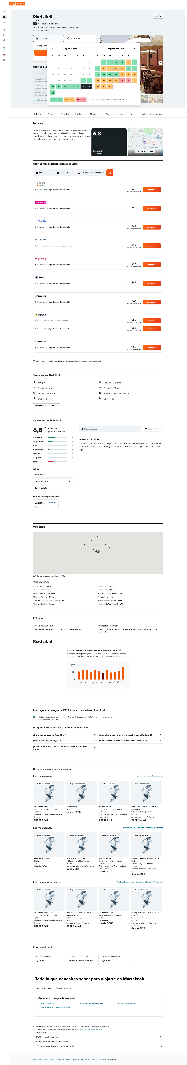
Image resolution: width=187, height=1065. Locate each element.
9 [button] (89, 68)
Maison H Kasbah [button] (106, 807)
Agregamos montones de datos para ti (52, 1041)
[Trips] (4, 47)
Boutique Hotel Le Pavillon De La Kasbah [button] (145, 859)
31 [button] (53, 93)
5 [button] (65, 68)
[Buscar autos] (4, 22)
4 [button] (58, 68)
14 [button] (77, 74)
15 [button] (83, 74)
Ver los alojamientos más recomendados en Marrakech (140, 882)
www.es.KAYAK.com (40, 1059)
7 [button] (77, 68)
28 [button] (77, 86)
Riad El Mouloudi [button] (106, 913)
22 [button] (83, 80)
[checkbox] (46, 504)
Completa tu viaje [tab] (44, 988)
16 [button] (89, 74)
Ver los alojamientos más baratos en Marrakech (143, 827)
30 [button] (89, 86)
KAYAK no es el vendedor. (47, 1037)
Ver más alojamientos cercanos (150, 776)
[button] (4, 4)
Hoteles (52, 1059)
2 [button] (89, 62)
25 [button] (59, 86)
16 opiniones (53, 23)
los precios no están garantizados (90, 1029)
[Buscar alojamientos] (4, 17)
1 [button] (83, 62)
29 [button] (83, 86)
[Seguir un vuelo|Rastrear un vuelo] (4, 35)
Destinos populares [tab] (64, 988)
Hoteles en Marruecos (81, 1059)
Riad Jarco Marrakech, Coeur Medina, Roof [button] (143, 808)
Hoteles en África (64, 1059)
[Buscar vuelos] (4, 11)
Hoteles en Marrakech (127, 1004)
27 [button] (71, 86)
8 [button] (83, 68)
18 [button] (59, 80)
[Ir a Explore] (4, 29)
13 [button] (71, 74)
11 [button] (59, 74)
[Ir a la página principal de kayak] (17, 3)
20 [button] (71, 80)
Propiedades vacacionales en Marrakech (54, 1007)
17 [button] (53, 80)
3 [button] (52, 68)
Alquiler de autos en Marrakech (90, 1004)
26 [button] (65, 86)
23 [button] (89, 80)
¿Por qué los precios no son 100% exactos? (55, 1046)
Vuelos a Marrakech (46, 1004)
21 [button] (77, 80)
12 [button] (65, 74)
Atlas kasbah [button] (72, 807)
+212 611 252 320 (40, 30)
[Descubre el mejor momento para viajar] (4, 40)
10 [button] (53, 74)
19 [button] (65, 80)
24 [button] (53, 86)
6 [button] (71, 68)
